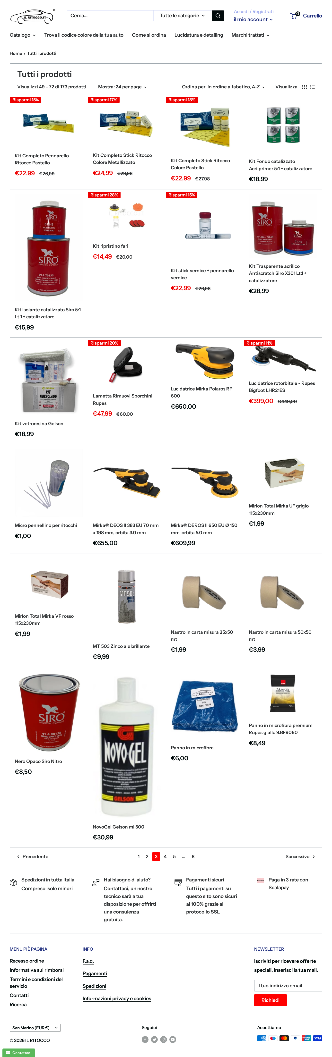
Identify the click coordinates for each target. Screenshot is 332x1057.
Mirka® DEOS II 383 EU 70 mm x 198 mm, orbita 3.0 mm (126, 529)
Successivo (297, 856)
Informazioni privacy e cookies (117, 998)
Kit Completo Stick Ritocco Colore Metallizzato (122, 158)
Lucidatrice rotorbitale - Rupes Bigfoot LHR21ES (282, 387)
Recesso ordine (27, 961)
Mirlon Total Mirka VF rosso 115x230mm (44, 619)
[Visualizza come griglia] (304, 87)
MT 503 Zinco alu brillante (121, 646)
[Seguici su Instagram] (163, 1039)
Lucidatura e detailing (199, 35)
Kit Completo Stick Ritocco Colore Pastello (200, 164)
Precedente (35, 856)
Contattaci (20, 1053)
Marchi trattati (248, 35)
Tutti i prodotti (41, 53)
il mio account (251, 19)
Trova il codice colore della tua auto (83, 35)
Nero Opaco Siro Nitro (38, 761)
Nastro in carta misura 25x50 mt (202, 635)
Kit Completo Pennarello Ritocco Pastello (42, 159)
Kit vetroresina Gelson (39, 423)
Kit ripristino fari (110, 246)
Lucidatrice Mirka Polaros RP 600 (202, 392)
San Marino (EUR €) (31, 1027)
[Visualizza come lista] (312, 87)
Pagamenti (95, 973)
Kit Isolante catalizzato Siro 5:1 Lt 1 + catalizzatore (48, 313)
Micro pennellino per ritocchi (46, 525)
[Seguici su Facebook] (145, 1039)
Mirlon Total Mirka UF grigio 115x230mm (279, 509)
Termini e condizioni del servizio (36, 982)
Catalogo (20, 35)
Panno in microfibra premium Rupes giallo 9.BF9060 (281, 729)
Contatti (19, 995)
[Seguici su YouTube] (172, 1039)
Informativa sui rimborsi (37, 970)
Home (16, 53)
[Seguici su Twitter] (154, 1039)
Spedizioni (94, 986)
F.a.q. (88, 961)
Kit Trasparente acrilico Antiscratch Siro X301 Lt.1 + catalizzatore (277, 273)
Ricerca (18, 1004)
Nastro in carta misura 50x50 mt (280, 635)
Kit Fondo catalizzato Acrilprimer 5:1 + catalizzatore (280, 165)
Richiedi (271, 1000)
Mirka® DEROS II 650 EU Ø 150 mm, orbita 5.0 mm (204, 529)
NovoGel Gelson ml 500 (118, 827)
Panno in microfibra (192, 748)
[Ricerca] (218, 15)
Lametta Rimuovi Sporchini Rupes (122, 399)
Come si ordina (149, 35)
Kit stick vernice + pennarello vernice (202, 274)
